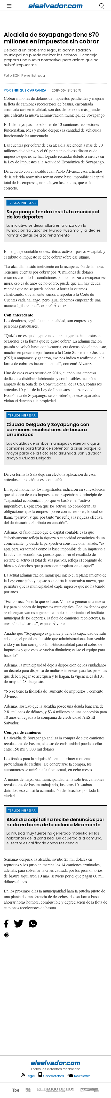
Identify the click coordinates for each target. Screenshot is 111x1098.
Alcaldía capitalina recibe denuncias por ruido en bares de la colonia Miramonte (55, 822)
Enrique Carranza (29, 90)
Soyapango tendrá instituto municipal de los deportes (52, 214)
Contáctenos (53, 1076)
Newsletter (82, 1076)
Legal (31, 1076)
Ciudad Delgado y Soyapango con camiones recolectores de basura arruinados (47, 429)
